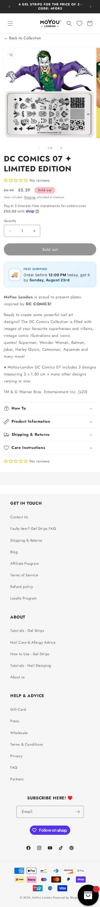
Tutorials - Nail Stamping (30, 665)
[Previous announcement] (9, 6)
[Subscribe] (78, 812)
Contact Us (19, 517)
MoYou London (42, 897)
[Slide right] (61, 148)
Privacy (16, 755)
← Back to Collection (22, 38)
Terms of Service (24, 575)
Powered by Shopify (66, 897)
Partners (17, 779)
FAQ (13, 767)
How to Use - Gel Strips (29, 653)
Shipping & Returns (26, 540)
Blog (14, 551)
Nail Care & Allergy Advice (33, 642)
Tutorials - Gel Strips (27, 630)
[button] (10, 23)
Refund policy (21, 586)
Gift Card (18, 709)
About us (17, 677)
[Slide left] (38, 148)
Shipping (30, 197)
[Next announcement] (90, 6)
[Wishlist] (79, 23)
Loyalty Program (23, 598)
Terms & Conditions (26, 744)
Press (14, 721)
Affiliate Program (24, 563)
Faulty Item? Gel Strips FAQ (33, 528)
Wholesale (18, 732)
